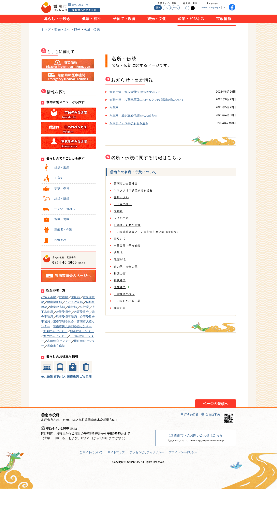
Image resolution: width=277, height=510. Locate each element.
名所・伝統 (92, 29)
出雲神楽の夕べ (124, 294)
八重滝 (114, 107)
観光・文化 (156, 19)
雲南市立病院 (56, 345)
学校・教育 (61, 188)
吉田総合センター (59, 340)
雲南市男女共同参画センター (72, 326)
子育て (58, 177)
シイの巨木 (121, 218)
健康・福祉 (91, 19)
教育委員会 (81, 311)
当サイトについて (91, 452)
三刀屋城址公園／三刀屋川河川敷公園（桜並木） (146, 232)
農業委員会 (63, 311)
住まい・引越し (64, 208)
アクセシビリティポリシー (147, 452)
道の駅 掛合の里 (126, 266)
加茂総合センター (82, 331)
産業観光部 (57, 306)
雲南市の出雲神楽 (126, 183)
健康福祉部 (54, 302)
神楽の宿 (120, 273)
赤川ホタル (121, 197)
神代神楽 (120, 280)
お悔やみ (60, 239)
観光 (77, 29)
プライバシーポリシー (183, 452)
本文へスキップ (80, 5)
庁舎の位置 (191, 414)
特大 (175, 7)
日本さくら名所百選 (127, 225)
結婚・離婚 (61, 198)
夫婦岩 (118, 211)
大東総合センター (55, 331)
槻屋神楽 (120, 287)
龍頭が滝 (120, 259)
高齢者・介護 (63, 229)
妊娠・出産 (61, 167)
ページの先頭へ (215, 404)
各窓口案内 (213, 414)
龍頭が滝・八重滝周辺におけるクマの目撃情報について (147, 99)
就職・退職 (61, 219)
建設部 (72, 306)
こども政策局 (74, 302)
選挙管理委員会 (63, 321)
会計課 (84, 306)
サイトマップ (116, 452)
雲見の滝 (120, 238)
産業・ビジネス (191, 19)
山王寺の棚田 (123, 204)
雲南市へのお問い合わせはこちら (198, 435)
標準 (158, 7)
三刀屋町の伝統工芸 (127, 301)
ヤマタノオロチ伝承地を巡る (129, 123)
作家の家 (120, 307)
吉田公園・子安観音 (127, 245)
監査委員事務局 (66, 316)
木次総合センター (55, 336)
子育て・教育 (124, 19)
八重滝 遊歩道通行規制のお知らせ (133, 115)
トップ (46, 29)
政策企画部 (48, 297)
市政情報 (223, 19)
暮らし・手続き (57, 19)
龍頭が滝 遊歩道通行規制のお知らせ (135, 92)
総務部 (63, 297)
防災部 (75, 297)
